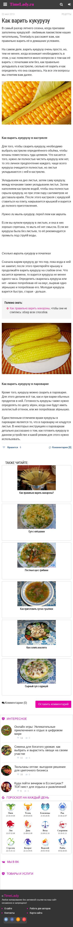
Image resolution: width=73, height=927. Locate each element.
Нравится (14, 447)
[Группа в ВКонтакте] (6, 921)
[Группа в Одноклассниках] (18, 921)
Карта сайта (36, 912)
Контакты (9, 912)
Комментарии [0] (61, 447)
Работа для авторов (40, 908)
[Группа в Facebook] (12, 921)
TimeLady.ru (22, 4)
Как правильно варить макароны (30, 308)
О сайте (8, 908)
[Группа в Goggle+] (24, 921)
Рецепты (66, 14)
